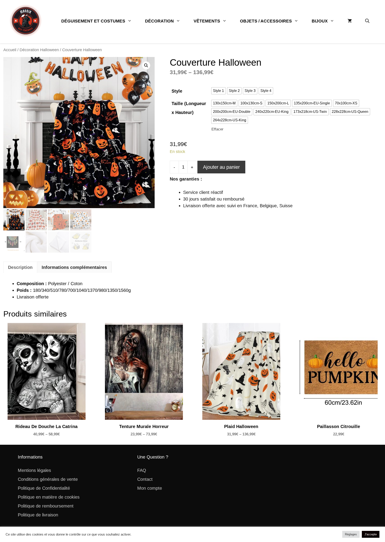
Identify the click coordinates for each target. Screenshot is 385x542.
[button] (367, 21)
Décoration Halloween (39, 49)
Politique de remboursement (46, 505)
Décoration (159, 21)
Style (177, 91)
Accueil (9, 49)
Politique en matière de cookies (49, 497)
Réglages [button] (351, 534)
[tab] (20, 267)
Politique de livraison (38, 514)
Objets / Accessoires (266, 21)
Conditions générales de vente (48, 479)
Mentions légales (34, 470)
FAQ (141, 470)
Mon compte (149, 488)
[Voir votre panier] (349, 21)
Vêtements (207, 21)
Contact (145, 479)
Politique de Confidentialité (44, 488)
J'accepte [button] (371, 534)
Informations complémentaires (74, 267)
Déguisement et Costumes (93, 21)
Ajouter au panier (221, 167)
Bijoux (320, 21)
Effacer (217, 129)
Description (20, 267)
